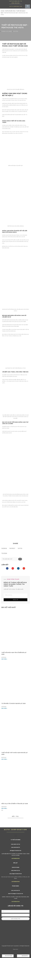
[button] (15, 836)
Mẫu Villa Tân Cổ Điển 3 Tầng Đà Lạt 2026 (14, 803)
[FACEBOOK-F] (7, 568)
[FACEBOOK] (25, 2)
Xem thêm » (4, 659)
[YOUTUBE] (27, 2)
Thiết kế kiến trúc (10, 10)
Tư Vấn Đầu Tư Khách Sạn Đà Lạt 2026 (13, 703)
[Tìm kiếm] (20, 559)
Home (2, 10)
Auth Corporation (16, 6)
